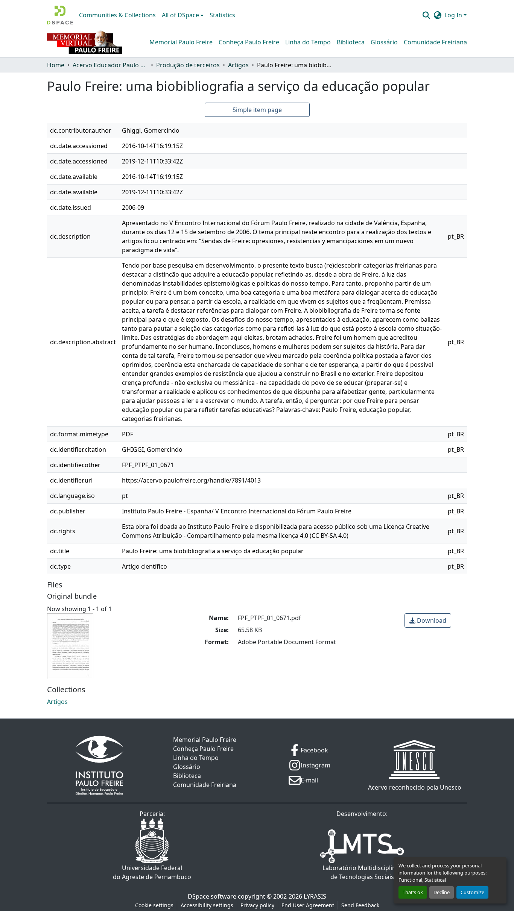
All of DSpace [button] (180, 15)
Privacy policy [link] (257, 905)
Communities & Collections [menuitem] (117, 15)
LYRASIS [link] (315, 896)
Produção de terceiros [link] (188, 65)
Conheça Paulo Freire (249, 42)
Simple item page (257, 110)
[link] (428, 620)
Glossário (384, 42)
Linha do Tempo (308, 42)
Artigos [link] (238, 65)
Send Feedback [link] (360, 905)
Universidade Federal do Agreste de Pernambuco (152, 872)
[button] (60, 15)
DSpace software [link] (212, 896)
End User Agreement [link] (307, 905)
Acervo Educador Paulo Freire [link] (110, 65)
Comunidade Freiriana (435, 42)
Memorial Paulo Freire (181, 42)
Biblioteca (351, 42)
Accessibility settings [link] (207, 905)
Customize (472, 892)
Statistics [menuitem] (222, 15)
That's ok (413, 892)
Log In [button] (454, 15)
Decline (441, 892)
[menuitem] (183, 15)
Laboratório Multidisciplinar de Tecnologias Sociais (362, 872)
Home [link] (55, 65)
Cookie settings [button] (154, 905)
